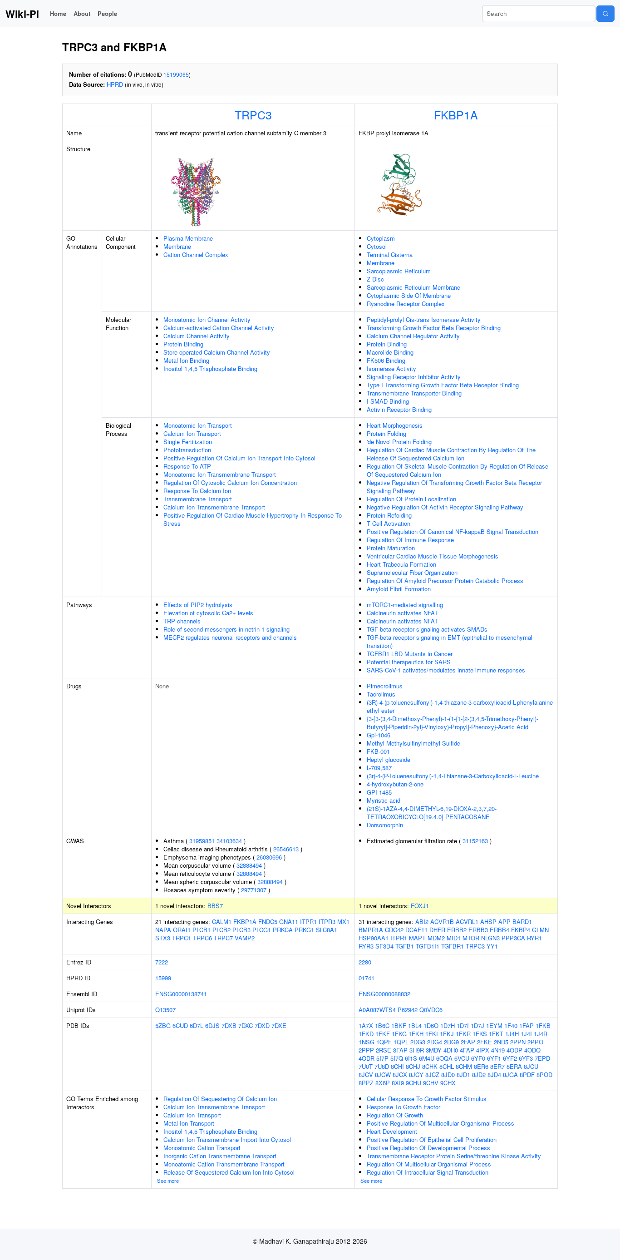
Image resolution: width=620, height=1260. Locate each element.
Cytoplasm (381, 238)
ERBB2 (457, 929)
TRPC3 (253, 114)
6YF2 (510, 1058)
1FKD (366, 1033)
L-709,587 (379, 767)
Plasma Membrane (188, 238)
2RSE (383, 1050)
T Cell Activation (388, 523)
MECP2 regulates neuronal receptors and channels (230, 637)
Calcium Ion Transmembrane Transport (214, 507)
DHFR (437, 929)
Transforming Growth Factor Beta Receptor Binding (434, 327)
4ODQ (532, 1050)
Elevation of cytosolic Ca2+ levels (208, 612)
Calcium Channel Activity (196, 335)
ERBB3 (478, 929)
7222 (161, 962)
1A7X (366, 1025)
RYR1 (534, 938)
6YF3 (526, 1058)
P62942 (408, 1009)
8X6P (382, 1082)
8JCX (400, 1074)
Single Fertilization (187, 441)
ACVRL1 (467, 921)
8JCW (383, 1074)
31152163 (475, 840)
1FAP (526, 1025)
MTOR (471, 938)
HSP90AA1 (374, 938)
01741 (366, 977)
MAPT (417, 938)
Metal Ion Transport (188, 1123)
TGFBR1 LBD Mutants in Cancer (410, 653)
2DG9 (451, 1042)
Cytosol (377, 246)
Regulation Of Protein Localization (411, 498)
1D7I (463, 1025)
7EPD (542, 1058)
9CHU (413, 1082)
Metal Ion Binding (186, 360)
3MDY (434, 1050)
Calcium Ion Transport (192, 433)
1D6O (430, 1025)
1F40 (510, 1025)
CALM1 (221, 921)
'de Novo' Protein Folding (399, 441)
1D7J (477, 1025)
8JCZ (432, 1074)
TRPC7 (223, 938)
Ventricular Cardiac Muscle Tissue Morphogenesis (432, 556)
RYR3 (366, 946)
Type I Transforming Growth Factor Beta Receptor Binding (443, 384)
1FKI (431, 1033)
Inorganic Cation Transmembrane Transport (219, 1155)
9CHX (448, 1082)
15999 (163, 977)
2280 (365, 962)
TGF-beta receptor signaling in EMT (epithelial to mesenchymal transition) (449, 641)
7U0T (366, 1066)
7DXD (262, 1025)
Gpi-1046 (378, 735)
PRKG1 (304, 929)
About (82, 13)
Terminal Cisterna (390, 254)
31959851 (202, 840)
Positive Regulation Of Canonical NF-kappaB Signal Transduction (452, 531)
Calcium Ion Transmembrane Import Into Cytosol (227, 1139)
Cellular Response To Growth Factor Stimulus (427, 1098)
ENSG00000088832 (384, 993)
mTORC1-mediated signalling (405, 604)
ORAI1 (182, 929)
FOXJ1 (420, 905)
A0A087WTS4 (377, 1009)
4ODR (366, 1058)
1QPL (401, 1042)
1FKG (399, 1033)
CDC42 (394, 929)
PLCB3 (241, 929)
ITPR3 (327, 921)
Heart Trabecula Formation (401, 564)
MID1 (454, 938)
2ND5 (501, 1042)
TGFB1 (404, 946)
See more (168, 1180)
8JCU (531, 1066)
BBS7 (215, 905)
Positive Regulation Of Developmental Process (428, 1147)
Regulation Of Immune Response (410, 539)
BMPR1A (371, 929)
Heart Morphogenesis (395, 425)
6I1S (411, 1058)
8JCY (416, 1074)
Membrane (177, 246)
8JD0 (448, 1074)
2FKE (484, 1042)
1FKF (382, 1033)
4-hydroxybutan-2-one (395, 784)
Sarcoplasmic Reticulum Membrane (413, 287)
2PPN (518, 1042)
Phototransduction (187, 449)
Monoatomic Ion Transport (197, 425)
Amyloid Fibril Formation (399, 588)
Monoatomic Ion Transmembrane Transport (219, 474)
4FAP (467, 1050)
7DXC (245, 1025)
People (107, 13)
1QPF (384, 1042)
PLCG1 (261, 929)
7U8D (381, 1066)
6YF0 (478, 1058)
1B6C (382, 1025)
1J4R (540, 1033)
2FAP (468, 1042)
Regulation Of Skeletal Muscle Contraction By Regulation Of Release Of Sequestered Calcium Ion (457, 470)
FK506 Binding (386, 360)
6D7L (196, 1025)
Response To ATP (187, 466)
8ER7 (497, 1066)
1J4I (526, 1033)
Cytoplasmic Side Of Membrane (409, 295)
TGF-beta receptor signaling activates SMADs (427, 629)
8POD (544, 1074)
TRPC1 (181, 938)
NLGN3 (490, 938)
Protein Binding (183, 344)
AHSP (488, 921)
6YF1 (494, 1058)
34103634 (229, 840)
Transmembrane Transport (197, 498)
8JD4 (494, 1074)
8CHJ (413, 1066)
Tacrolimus (381, 694)
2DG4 (434, 1042)
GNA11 (288, 921)
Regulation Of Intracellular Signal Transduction (427, 1172)
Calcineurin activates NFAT (402, 612)
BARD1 (522, 921)
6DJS (212, 1025)
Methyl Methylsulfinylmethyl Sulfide (413, 743)
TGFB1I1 (427, 946)
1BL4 (415, 1025)
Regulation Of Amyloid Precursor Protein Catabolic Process (445, 580)
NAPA (163, 929)
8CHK (430, 1066)
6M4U (426, 1058)
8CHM (464, 1066)
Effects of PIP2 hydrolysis (197, 604)
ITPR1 (308, 921)
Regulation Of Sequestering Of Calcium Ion (220, 1098)
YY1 (492, 946)
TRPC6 (202, 938)
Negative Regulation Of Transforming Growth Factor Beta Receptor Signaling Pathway (454, 486)
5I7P (382, 1058)
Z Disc (375, 279)
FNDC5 (267, 921)
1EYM (494, 1025)
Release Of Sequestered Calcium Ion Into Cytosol (229, 1172)
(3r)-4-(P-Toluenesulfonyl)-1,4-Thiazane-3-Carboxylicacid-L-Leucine (453, 775)
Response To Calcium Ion (197, 490)
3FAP (400, 1050)
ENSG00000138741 (181, 993)
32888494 (249, 865)
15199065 (176, 74)
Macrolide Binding (390, 352)
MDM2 (436, 938)
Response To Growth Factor (403, 1106)
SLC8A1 (326, 929)
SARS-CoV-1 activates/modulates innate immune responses (446, 670)
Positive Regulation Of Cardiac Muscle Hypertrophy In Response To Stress (252, 519)
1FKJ (447, 1033)
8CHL (446, 1066)
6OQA (444, 1058)
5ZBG (163, 1025)
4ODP (514, 1050)
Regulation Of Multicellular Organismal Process (429, 1164)
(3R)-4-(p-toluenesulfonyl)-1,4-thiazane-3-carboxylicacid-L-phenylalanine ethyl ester (460, 706)
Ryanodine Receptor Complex (406, 303)
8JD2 (479, 1074)
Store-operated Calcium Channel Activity (216, 352)
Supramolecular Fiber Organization (412, 572)
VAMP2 (245, 938)
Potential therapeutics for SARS (409, 661)
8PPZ (366, 1082)
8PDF (527, 1074)
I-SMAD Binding (388, 401)
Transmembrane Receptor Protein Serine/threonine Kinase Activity (454, 1155)
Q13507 (165, 1009)
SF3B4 (384, 946)
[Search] (605, 13)
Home (58, 13)
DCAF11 (416, 929)
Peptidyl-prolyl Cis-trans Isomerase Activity (424, 319)
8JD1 (463, 1074)
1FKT (496, 1033)
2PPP (366, 1050)
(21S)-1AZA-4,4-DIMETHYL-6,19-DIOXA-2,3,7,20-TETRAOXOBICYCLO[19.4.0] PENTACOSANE (432, 812)
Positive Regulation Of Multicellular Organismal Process (440, 1123)
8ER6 (481, 1066)
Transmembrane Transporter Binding (414, 393)
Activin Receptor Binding (399, 409)
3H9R (416, 1050)
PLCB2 (221, 929)
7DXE (278, 1025)
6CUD (180, 1025)
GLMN (540, 929)
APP (504, 921)
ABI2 (421, 921)
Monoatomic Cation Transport (202, 1147)
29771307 (253, 889)
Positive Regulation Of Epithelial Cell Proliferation (432, 1139)
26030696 (269, 857)
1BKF (398, 1025)
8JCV (366, 1074)
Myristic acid (383, 800)
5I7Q (396, 1058)
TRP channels (182, 621)
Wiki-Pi (22, 13)
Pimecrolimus (385, 686)
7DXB (228, 1025)
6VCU (461, 1058)
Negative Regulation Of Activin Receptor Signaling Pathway (445, 507)
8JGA (510, 1074)
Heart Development (392, 1131)
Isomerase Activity (391, 368)
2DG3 (417, 1042)
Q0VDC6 (431, 1009)
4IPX (482, 1050)
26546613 (286, 849)
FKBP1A (456, 114)
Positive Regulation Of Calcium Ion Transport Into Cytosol (239, 458)
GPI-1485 (379, 792)
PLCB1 (201, 929)
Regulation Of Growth (395, 1115)
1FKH (415, 1033)
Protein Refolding (389, 515)
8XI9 (398, 1082)
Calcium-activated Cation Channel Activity (218, 327)
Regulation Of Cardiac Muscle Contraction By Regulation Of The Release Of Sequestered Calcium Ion (451, 453)
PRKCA (283, 929)
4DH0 (450, 1050)
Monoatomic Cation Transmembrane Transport (224, 1164)
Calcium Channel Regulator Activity (413, 335)
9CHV (430, 1082)
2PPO (535, 1042)
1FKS (479, 1033)
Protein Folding (386, 433)
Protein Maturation (391, 548)
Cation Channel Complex (195, 254)
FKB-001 (378, 751)
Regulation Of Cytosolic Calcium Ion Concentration (230, 482)
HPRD (115, 84)
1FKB (543, 1025)
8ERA (514, 1066)
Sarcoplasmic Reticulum (399, 271)
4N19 (498, 1050)
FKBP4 (520, 929)
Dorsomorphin (385, 824)
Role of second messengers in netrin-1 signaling (226, 629)
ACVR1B (442, 921)
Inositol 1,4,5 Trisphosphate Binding (210, 368)
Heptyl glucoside (388, 759)
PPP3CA (513, 938)
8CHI (397, 1066)
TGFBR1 (452, 946)
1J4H (512, 1033)
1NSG (366, 1042)
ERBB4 (499, 929)
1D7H (447, 1025)
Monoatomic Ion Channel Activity (207, 319)
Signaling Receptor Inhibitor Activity (414, 376)
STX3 (162, 938)
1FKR (463, 1033)
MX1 (343, 921)
